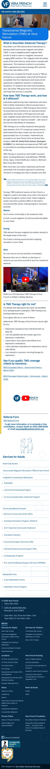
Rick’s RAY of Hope (32, 640)
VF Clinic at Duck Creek (10, 662)
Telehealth (8, 483)
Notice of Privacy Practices (11, 720)
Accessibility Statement (9, 712)
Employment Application (10, 709)
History (4, 697)
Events (27, 691)
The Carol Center (7, 665)
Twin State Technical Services (28, 767)
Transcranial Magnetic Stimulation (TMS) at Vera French (26, 471)
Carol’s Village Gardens (33, 659)
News (27, 694)
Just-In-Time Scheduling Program (17, 490)
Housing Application (32, 662)
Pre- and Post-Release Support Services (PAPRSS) (25, 563)
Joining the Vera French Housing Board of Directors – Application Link (35, 677)
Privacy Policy (7, 716)
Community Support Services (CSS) (18, 542)
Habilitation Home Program (15, 587)
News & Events (31, 688)
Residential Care (10, 574)
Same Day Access (10, 464)
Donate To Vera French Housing (36, 671)
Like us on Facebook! (12, 737)
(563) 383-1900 (18, 12)
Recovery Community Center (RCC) (18, 514)
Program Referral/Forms (10, 683)
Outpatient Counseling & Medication (18, 478)
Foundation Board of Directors (35, 720)
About (4, 688)
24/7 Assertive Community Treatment (19, 528)
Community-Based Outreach (14, 509)
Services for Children (34, 628)
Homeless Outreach (12, 535)
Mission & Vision (7, 691)
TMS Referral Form (11, 421)
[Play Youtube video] (25, 279)
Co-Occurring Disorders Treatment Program (22, 497)
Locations (6, 656)
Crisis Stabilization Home (14, 580)
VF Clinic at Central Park (10, 659)
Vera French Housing (34, 656)
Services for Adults (9, 628)
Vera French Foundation (35, 716)
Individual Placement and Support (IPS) (20, 549)
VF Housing (5, 669)
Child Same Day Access (33, 631)
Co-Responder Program (13, 556)
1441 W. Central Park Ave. (15, 608)
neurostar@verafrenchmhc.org (30, 429)
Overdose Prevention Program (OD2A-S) (20, 521)
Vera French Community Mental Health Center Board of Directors (12, 703)
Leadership (5, 694)
